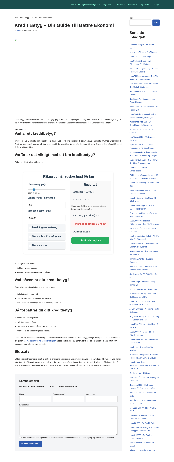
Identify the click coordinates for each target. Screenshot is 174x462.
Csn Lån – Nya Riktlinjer (139, 373)
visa (24, 130)
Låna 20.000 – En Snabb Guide (142, 423)
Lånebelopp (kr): (37, 184)
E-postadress (59, 394)
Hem (16, 18)
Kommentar (24, 405)
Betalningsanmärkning (44, 227)
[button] (99, 4)
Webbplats (90, 394)
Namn (22, 394)
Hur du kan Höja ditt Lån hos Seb (143, 289)
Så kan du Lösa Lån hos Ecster (142, 450)
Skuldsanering (40, 245)
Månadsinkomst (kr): (39, 210)
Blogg (156, 5)
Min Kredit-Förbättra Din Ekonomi (143, 52)
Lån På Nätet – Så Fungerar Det (142, 57)
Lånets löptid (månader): (41, 197)
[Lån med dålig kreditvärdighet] (25, 4)
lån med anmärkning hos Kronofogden (40, 341)
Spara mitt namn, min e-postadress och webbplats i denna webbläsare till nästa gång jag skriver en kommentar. (67, 438)
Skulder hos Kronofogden (46, 236)
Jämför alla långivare (90, 240)
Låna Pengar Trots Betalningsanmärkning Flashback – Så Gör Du (144, 365)
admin (19, 30)
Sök (131, 18)
